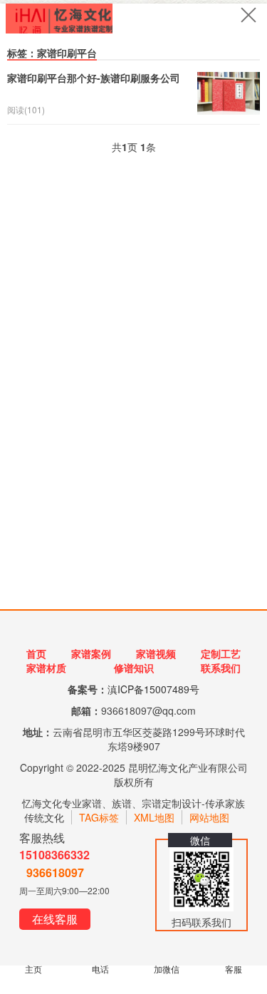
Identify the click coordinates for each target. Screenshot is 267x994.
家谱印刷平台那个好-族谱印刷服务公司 (93, 78)
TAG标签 (99, 817)
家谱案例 (91, 653)
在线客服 (55, 919)
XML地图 (154, 817)
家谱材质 (46, 668)
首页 (36, 653)
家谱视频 (156, 653)
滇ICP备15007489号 (153, 689)
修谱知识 (134, 668)
